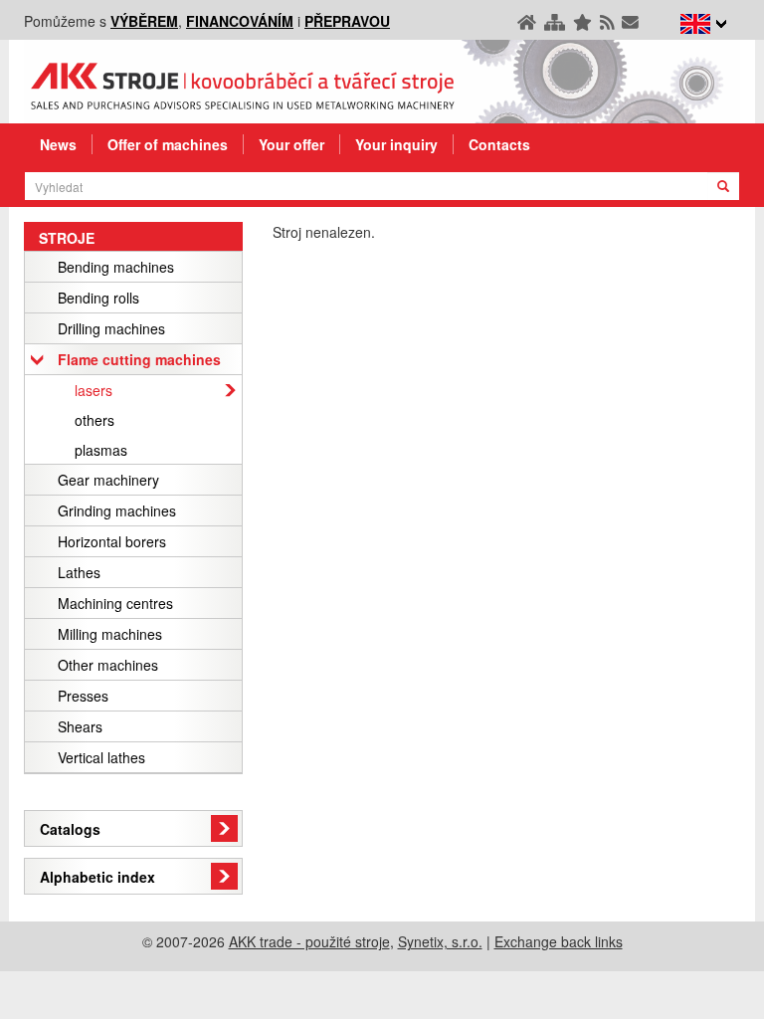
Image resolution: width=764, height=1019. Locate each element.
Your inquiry (396, 144)
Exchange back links (558, 941)
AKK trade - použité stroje (309, 941)
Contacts (499, 144)
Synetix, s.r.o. (440, 941)
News (58, 144)
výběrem (144, 21)
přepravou (347, 21)
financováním (239, 21)
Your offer (291, 144)
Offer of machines (167, 144)
